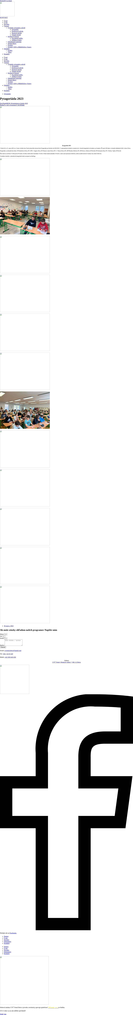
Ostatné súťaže (16, 35)
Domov (6, 936)
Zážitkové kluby (17, 40)
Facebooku (13, 933)
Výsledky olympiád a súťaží (16, 28)
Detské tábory (12, 43)
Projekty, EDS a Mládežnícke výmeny (19, 47)
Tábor (9, 52)
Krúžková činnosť (13, 36)
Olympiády (15, 29)
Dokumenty (7, 941)
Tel (1, 636)
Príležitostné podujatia (14, 42)
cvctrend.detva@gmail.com (12, 650)
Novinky (6, 24)
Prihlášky (7, 49)
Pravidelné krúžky (17, 38)
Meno (2, 634)
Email (2, 638)
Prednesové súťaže (17, 31)
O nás (5, 22)
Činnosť (6, 26)
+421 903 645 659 (10, 657)
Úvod (5, 21)
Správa (2, 645)
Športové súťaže (17, 33)
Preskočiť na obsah (6, 1)
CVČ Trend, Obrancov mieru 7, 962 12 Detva (66, 662)
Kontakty (7, 54)
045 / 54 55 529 (8, 654)
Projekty (10, 45)
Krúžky (10, 50)
